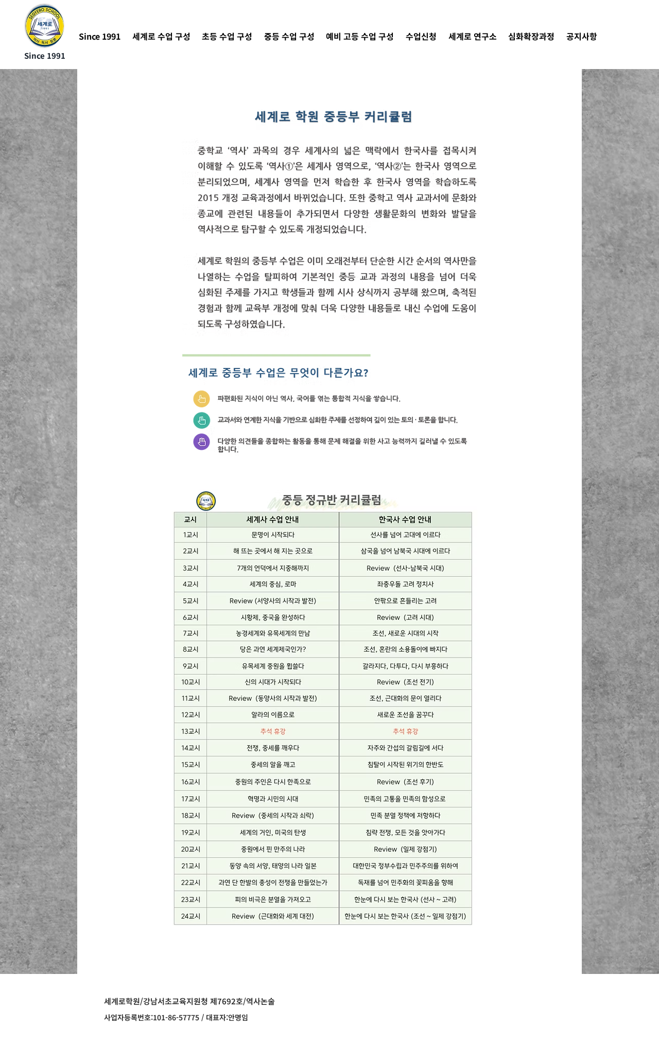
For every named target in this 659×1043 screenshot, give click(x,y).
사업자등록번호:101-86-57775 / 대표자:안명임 (176, 1017)
